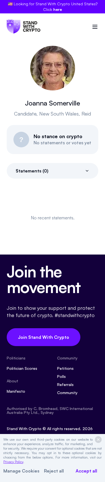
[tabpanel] (52, 217)
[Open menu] (95, 26)
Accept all (86, 471)
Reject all (54, 471)
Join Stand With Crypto (43, 337)
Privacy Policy (13, 462)
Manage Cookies (21, 471)
